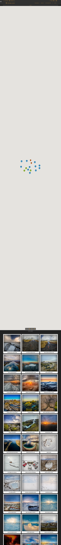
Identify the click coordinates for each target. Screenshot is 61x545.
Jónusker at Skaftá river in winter (30, 392)
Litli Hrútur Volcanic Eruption (30, 352)
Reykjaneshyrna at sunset (49, 432)
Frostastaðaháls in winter (49, 512)
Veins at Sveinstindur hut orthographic (49, 412)
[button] (30, 160)
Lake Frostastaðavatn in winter (12, 532)
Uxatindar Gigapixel (30, 412)
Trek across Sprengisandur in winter (30, 492)
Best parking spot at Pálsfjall (12, 472)
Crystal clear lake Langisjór (12, 372)
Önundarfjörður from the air (30, 452)
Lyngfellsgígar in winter (49, 372)
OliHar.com (11, 3)
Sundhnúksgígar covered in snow (12, 352)
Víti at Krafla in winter (12, 492)
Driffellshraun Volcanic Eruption (49, 352)
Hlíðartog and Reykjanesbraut (48, 532)
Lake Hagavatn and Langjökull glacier (30, 372)
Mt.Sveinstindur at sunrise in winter (12, 392)
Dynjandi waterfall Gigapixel (30, 432)
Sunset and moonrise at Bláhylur (30, 512)
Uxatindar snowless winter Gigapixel (12, 412)
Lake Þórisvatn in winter (48, 492)
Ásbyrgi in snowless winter (49, 472)
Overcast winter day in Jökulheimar (30, 472)
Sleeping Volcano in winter (12, 512)
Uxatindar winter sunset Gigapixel (49, 392)
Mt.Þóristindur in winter (30, 532)
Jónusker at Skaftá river (12, 432)
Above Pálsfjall (49, 452)
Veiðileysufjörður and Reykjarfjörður (12, 452)
